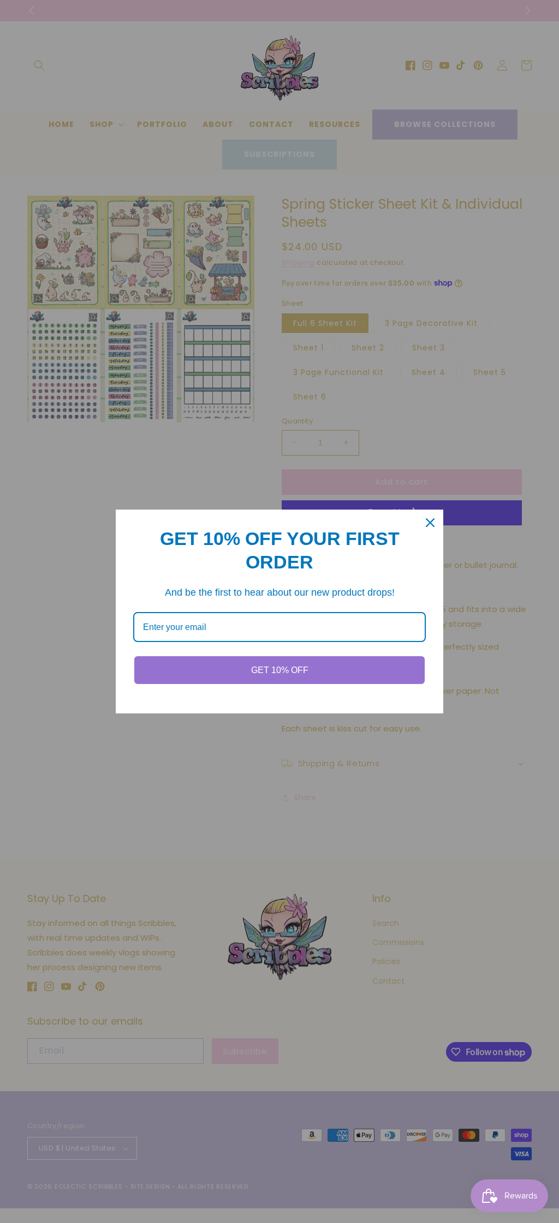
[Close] (430, 523)
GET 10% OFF (279, 670)
